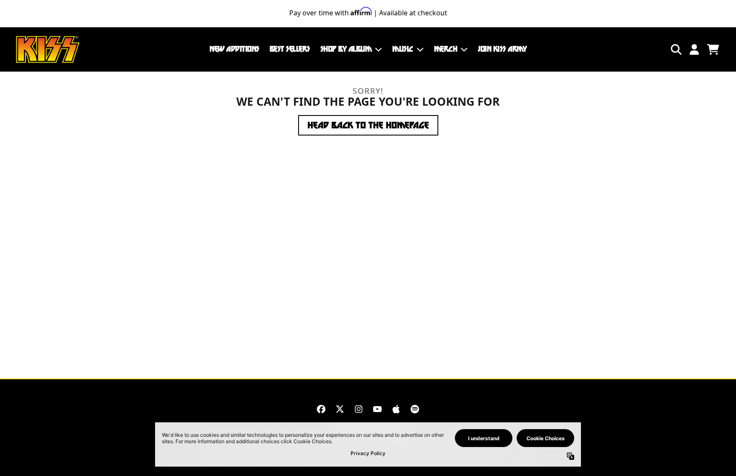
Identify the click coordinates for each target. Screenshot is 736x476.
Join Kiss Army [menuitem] (502, 49)
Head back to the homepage (368, 125)
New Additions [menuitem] (234, 49)
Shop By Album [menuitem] (346, 49)
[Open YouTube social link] (377, 409)
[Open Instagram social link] (358, 409)
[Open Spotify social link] (414, 409)
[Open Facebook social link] (321, 409)
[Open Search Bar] (675, 49)
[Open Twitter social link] (340, 409)
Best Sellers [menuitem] (290, 49)
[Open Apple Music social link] (396, 409)
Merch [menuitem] (445, 49)
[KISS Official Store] (48, 49)
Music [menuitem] (402, 49)
